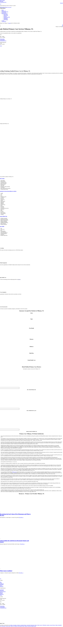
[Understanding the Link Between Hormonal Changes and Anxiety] (16, 538)
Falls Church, (32, 625)
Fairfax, (36, 625)
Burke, (25, 625)
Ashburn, (11, 625)
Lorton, (51, 625)
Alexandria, (15, 625)
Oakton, (56, 625)
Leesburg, (48, 625)
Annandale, (22, 625)
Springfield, (60, 625)
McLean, (53, 625)
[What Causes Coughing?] (15, 568)
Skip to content (2, 0)
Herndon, (44, 625)
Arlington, (18, 625)
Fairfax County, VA (40, 625)
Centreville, (28, 625)
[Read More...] (21, 517)
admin (9, 23)
